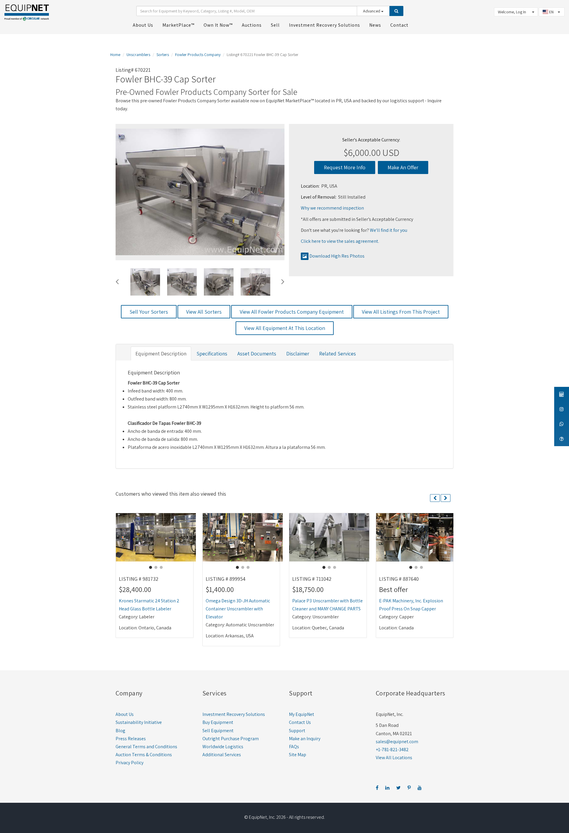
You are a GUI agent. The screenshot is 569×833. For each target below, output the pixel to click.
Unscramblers (138, 54)
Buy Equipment (217, 722)
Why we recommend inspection (332, 208)
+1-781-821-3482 (392, 749)
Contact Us (300, 722)
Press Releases (131, 738)
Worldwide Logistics (222, 746)
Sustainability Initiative (139, 722)
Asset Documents (256, 353)
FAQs (294, 746)
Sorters (162, 54)
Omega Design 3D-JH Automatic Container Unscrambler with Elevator (238, 609)
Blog (120, 730)
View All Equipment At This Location (284, 328)
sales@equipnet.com (397, 741)
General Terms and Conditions (146, 746)
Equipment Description (160, 353)
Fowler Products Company (197, 54)
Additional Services (221, 754)
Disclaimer (297, 353)
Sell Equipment (218, 730)
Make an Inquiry (304, 738)
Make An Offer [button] (403, 167)
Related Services (337, 353)
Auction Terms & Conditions (144, 754)
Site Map (297, 754)
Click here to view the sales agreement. (340, 241)
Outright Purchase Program (230, 738)
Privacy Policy (129, 762)
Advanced (372, 11)
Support (297, 730)
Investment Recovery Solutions (233, 714)
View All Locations (394, 757)
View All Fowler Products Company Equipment (292, 311)
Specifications (211, 353)
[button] (117, 280)
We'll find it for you (388, 230)
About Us (125, 714)
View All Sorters (204, 311)
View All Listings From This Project (401, 311)
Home (115, 54)
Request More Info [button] (344, 167)
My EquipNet (301, 714)
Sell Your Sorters (149, 311)
